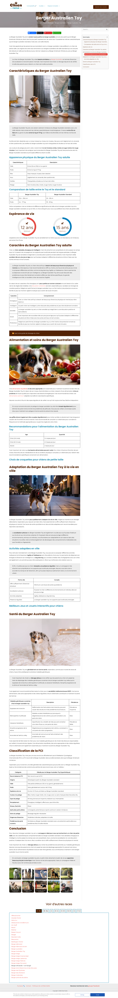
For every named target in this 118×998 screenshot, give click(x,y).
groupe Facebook (94, 986)
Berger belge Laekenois (19, 958)
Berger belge (15, 953)
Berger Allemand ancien (19, 946)
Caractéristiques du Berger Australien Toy (94, 39)
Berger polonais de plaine (19, 977)
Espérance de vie (87, 47)
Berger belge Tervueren (19, 963)
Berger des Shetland (18, 973)
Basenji (13, 930)
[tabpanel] (59, 948)
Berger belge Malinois (18, 961)
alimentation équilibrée (19, 388)
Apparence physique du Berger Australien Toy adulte (96, 42)
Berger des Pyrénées (18, 970)
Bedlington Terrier (17, 942)
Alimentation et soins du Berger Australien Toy (95, 52)
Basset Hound (16, 932)
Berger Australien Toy (18, 951)
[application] (44, 6)
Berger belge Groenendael (19, 956)
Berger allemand (16, 944)
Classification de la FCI (89, 64)
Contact (28, 986)
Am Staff (14, 925)
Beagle (13, 934)
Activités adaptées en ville (91, 59)
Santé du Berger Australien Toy (91, 61)
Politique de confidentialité (41, 986)
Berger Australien (56, 59)
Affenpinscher (15, 915)
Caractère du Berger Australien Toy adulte (94, 49)
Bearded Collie (16, 937)
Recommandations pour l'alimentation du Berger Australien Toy (96, 54)
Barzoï (13, 927)
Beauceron (14, 939)
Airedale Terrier (16, 918)
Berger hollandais (17, 975)
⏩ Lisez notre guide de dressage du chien (25, 333)
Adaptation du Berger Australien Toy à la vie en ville (95, 57)
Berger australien (16, 949)
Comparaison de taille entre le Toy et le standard (96, 44)
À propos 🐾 (21, 986)
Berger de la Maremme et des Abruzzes (24, 968)
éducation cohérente (39, 286)
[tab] (39, 911)
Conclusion (86, 67)
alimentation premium (16, 396)
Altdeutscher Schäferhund (19, 922)
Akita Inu (14, 920)
